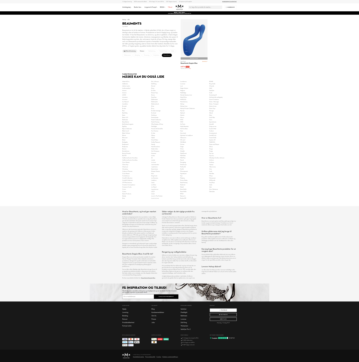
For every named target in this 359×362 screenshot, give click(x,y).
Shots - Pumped (213, 104)
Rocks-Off (183, 198)
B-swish (124, 106)
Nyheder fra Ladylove (186, 135)
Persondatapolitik (150, 357)
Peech (182, 160)
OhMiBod (183, 142)
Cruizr (124, 189)
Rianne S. (183, 196)
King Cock (154, 176)
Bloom (124, 135)
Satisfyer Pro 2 (185, 329)
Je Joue (153, 162)
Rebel (182, 187)
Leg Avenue (154, 189)
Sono (210, 119)
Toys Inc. (211, 155)
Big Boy (124, 126)
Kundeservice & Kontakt (229, 1)
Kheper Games (155, 171)
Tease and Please (214, 144)
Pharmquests (184, 171)
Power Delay (183, 180)
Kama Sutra (154, 169)
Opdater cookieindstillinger (170, 357)
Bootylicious (125, 151)
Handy (153, 144)
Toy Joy (211, 153)
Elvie (152, 106)
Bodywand (125, 144)
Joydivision (154, 167)
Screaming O (213, 95)
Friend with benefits (157, 128)
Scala (210, 93)
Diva (123, 198)
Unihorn (211, 160)
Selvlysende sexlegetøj (215, 97)
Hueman (153, 153)
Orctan (182, 144)
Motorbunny (183, 102)
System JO (212, 140)
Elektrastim (154, 99)
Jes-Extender (155, 164)
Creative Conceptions (128, 185)
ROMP (211, 81)
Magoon (182, 90)
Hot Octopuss (155, 151)
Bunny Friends (126, 153)
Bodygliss (125, 142)
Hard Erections (155, 146)
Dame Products (126, 194)
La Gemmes (154, 178)
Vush (210, 171)
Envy (152, 108)
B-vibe (124, 108)
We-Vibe (211, 173)
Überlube (212, 191)
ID (152, 158)
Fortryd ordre (126, 326)
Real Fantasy (184, 182)
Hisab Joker (154, 149)
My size (182, 110)
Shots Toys (212, 108)
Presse (153, 319)
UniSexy (211, 162)
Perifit (182, 169)
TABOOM (212, 142)
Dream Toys (154, 93)
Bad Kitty (125, 113)
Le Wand (153, 187)
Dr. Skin (153, 90)
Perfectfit (183, 167)
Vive (210, 169)
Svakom (211, 131)
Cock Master (126, 173)
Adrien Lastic (126, 86)
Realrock (182, 185)
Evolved (153, 113)
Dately (124, 196)
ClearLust (125, 167)
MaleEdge (183, 93)
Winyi (211, 176)
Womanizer (212, 178)
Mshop (124, 19)
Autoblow (125, 104)
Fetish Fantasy (155, 122)
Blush (123, 140)
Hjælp (124, 309)
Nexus (182, 117)
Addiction (125, 84)
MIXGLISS (183, 99)
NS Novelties (184, 128)
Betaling (125, 316)
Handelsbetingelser (138, 357)
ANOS (124, 95)
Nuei (181, 131)
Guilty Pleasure (155, 142)
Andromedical (126, 88)
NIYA (181, 119)
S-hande (211, 86)
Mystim (182, 115)
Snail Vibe (212, 117)
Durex (153, 95)
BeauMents (125, 122)
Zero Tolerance (213, 189)
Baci (123, 110)
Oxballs (182, 151)
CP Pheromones (127, 182)
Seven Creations (214, 99)
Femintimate (154, 117)
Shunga (211, 110)
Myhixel (182, 113)
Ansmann (125, 97)
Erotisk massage (156, 110)
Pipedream (183, 173)
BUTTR (124, 155)
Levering (125, 312)
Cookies (158, 357)
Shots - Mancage (214, 102)
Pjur (181, 176)
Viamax (211, 164)
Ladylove (154, 180)
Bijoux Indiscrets (127, 128)
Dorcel (153, 86)
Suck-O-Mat (212, 128)
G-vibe (153, 133)
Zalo (210, 187)
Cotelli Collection (127, 178)
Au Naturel (125, 102)
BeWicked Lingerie (127, 124)
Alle (128, 19)
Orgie (182, 146)
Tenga (211, 149)
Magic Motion (184, 88)
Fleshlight (154, 126)
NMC (181, 122)
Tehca (211, 146)
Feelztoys (154, 115)
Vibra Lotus (212, 167)
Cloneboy (125, 169)
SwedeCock (212, 135)
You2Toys (212, 182)
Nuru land (183, 133)
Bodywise (125, 146)
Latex (153, 182)
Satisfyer (211, 90)
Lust (181, 86)
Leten (153, 194)
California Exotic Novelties (130, 158)
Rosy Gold (212, 84)
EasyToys (154, 97)
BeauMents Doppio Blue (148, 278)
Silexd (211, 113)
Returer (125, 319)
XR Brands (212, 180)
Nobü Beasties (184, 126)
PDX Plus (182, 158)
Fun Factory (154, 131)
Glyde (153, 137)
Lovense (182, 84)
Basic (123, 115)
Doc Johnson (155, 81)
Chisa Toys (125, 164)
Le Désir (153, 185)
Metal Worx (183, 97)
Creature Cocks (127, 187)
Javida (153, 160)
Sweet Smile (212, 137)
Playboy (182, 178)
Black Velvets (126, 133)
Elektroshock (155, 104)
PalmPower (183, 153)
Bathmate (125, 119)
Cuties (124, 191)
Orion (182, 149)
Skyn (210, 115)
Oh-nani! (182, 140)
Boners (124, 149)
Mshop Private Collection (187, 108)
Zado (210, 185)
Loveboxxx (183, 81)
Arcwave (124, 99)
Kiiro (152, 173)
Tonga (211, 151)
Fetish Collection (156, 119)
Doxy (152, 88)
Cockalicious (126, 176)
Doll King (153, 84)
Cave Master (126, 162)
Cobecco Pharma (127, 171)
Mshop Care (183, 106)
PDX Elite (183, 155)
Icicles (153, 155)
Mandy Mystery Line (186, 95)
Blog (153, 309)
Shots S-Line (212, 106)
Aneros (124, 90)
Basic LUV (125, 117)
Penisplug (183, 162)
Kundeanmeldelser (157, 312)
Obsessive (183, 137)
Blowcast (124, 137)
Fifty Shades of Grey (157, 124)
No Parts (182, 124)
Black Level (125, 131)
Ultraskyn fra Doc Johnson (216, 158)
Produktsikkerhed (128, 322)
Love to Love (155, 198)
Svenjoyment (213, 133)
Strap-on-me (212, 126)
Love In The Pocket (156, 196)
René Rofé (183, 189)
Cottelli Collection (127, 180)
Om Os (153, 316)
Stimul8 (211, 124)
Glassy (153, 135)
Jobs (153, 322)
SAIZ (210, 88)
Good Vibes (154, 140)
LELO (153, 191)
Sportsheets (212, 122)
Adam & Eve (125, 81)
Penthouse (183, 164)
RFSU (182, 194)
